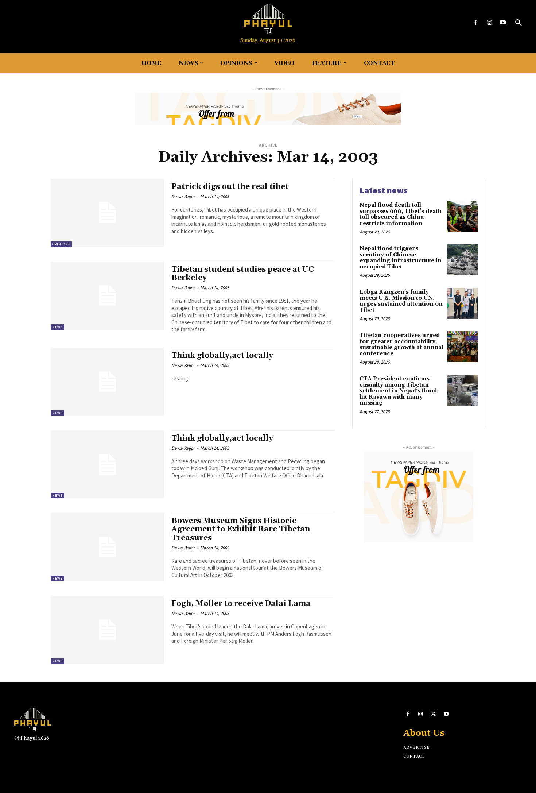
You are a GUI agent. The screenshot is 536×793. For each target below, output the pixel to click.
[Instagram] (489, 23)
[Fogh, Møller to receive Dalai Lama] (107, 630)
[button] (518, 23)
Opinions (61, 244)
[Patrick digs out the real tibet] (107, 213)
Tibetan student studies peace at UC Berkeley (242, 274)
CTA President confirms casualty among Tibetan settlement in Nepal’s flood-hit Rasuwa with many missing (399, 390)
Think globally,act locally (222, 355)
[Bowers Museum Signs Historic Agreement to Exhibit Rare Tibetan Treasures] (107, 547)
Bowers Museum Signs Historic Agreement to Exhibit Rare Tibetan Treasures (240, 529)
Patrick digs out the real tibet (229, 187)
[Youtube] (503, 23)
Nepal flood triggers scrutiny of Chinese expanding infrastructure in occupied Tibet (401, 257)
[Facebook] (476, 23)
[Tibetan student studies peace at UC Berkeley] (107, 296)
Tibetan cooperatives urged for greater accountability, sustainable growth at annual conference (401, 344)
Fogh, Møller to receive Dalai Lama (241, 603)
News (57, 327)
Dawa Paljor (183, 196)
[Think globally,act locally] (107, 382)
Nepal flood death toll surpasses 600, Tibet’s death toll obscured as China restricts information (401, 214)
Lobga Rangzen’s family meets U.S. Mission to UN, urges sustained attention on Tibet (401, 301)
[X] (433, 714)
